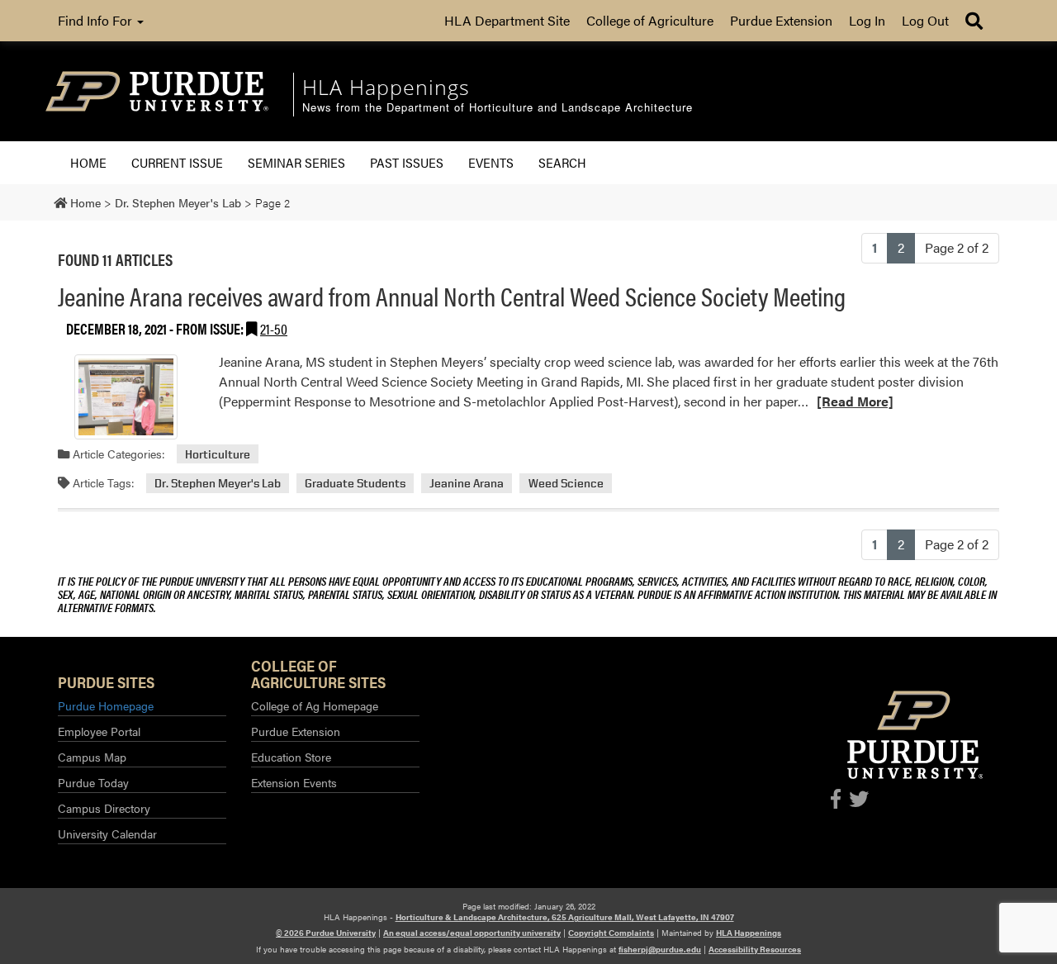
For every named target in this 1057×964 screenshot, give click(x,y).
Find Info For (96, 20)
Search (562, 162)
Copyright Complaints (611, 932)
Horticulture (217, 454)
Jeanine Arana (466, 483)
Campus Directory (104, 808)
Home (88, 162)
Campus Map (92, 756)
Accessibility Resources (755, 949)
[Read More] (855, 401)
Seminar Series (296, 162)
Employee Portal (99, 731)
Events (491, 162)
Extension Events (294, 782)
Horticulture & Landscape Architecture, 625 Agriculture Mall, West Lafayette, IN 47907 (565, 917)
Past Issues (406, 162)
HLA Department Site (507, 20)
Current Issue (177, 162)
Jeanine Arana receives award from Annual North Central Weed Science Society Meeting (452, 295)
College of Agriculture (649, 20)
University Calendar (107, 833)
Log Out (925, 20)
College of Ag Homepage (314, 705)
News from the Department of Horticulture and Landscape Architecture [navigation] (497, 108)
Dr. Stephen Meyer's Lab (217, 483)
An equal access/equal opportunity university (472, 932)
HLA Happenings (748, 932)
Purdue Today (93, 782)
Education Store (291, 756)
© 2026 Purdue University (326, 932)
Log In (867, 20)
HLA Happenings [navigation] (386, 87)
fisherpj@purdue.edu (660, 949)
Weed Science (566, 483)
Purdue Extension (781, 20)
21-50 (273, 328)
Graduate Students (355, 483)
